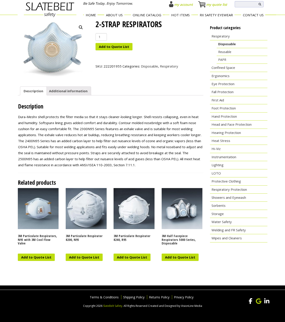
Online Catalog (147, 15)
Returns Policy (159, 297)
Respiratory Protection (229, 189)
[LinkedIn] (267, 301)
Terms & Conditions (104, 297)
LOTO (216, 173)
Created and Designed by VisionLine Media (175, 306)
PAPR (222, 59)
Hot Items (180, 15)
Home (91, 15)
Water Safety (222, 221)
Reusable (224, 52)
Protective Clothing (226, 181)
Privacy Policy (183, 297)
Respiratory (169, 66)
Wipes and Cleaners (227, 238)
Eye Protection (223, 84)
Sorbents (219, 205)
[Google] (258, 301)
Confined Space (223, 67)
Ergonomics (221, 76)
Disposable (149, 66)
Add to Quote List (114, 46)
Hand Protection (224, 116)
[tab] (33, 90)
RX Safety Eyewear (216, 15)
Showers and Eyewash (229, 197)
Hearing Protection (226, 132)
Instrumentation (224, 157)
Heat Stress (221, 140)
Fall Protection (223, 92)
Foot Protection (224, 108)
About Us (114, 15)
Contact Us (253, 15)
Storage (218, 213)
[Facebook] (250, 301)
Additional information (68, 91)
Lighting (218, 165)
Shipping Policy (134, 297)
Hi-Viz (216, 148)
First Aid (218, 100)
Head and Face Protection (232, 124)
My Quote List (216, 4)
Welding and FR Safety (229, 230)
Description (33, 91)
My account (183, 4)
